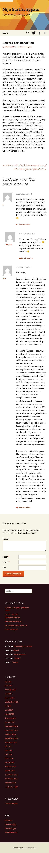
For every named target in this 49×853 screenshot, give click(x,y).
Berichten (10, 824)
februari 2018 (10, 690)
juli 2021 (8, 681)
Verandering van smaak (23, 646)
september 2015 (11, 702)
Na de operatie (19, 654)
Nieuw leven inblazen (13, 621)
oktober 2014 (10, 734)
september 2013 (11, 787)
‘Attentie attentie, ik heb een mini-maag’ (24, 165)
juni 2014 (8, 750)
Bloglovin (44, 33)
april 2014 (9, 758)
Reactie (6, 538)
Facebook (39, 33)
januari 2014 (9, 770)
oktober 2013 (10, 783)
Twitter (33, 33)
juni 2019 (8, 686)
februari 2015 (10, 718)
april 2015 (9, 710)
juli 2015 (8, 706)
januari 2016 (9, 698)
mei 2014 (8, 754)
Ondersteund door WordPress (24, 847)
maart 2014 (9, 762)
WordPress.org (11, 832)
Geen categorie (26, 47)
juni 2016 (8, 694)
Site (4, 567)
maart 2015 (9, 714)
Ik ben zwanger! (11, 629)
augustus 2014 (10, 742)
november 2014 (11, 730)
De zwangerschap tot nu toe (16, 625)
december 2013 (11, 774)
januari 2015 (9, 722)
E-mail (6, 562)
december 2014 (11, 726)
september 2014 (11, 738)
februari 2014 (10, 766)
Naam (6, 556)
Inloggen (8, 820)
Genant (16, 650)
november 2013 (11, 779)
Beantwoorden (24, 224)
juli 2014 (8, 746)
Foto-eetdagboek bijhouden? (30, 169)
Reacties (10, 828)
